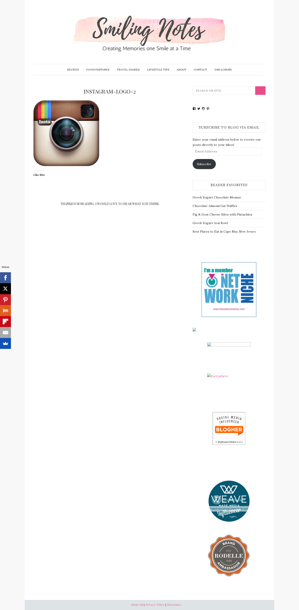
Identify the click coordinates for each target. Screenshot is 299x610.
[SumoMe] (5, 343)
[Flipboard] (5, 321)
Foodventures (97, 69)
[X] (5, 288)
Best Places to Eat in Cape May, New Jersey (224, 231)
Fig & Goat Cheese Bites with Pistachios (222, 214)
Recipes (73, 69)
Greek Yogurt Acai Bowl (210, 223)
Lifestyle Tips (158, 69)
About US (137, 604)
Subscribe (204, 164)
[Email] (5, 332)
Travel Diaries (128, 69)
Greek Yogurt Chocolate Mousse (217, 197)
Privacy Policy (155, 604)
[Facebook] (5, 277)
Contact (200, 69)
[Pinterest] (5, 299)
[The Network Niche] (229, 289)
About (181, 69)
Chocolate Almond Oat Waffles (215, 206)
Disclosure (223, 69)
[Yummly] (5, 310)
